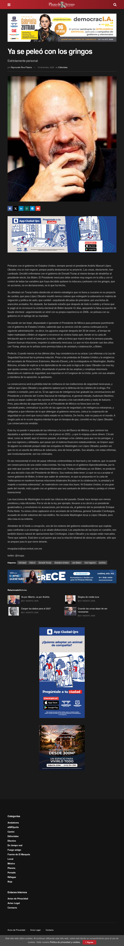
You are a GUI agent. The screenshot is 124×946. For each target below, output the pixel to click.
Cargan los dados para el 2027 (36, 608)
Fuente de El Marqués (19, 854)
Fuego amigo (14, 849)
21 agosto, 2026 (30, 600)
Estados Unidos (62, 562)
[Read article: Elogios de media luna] (70, 599)
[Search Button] (114, 4)
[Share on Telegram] (32, 208)
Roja (10, 881)
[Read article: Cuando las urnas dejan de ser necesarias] (70, 611)
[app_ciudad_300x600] (62, 672)
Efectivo (12, 840)
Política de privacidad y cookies (65, 942)
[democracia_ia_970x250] (62, 27)
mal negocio (90, 562)
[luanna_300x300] (62, 747)
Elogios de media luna (88, 596)
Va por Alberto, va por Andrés (35, 596)
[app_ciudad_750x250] (62, 234)
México (11, 863)
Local (10, 858)
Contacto (12, 907)
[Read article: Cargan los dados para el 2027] (14, 611)
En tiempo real (15, 845)
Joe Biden (76, 562)
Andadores (13, 822)
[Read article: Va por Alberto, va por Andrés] (14, 599)
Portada (12, 872)
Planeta (11, 867)
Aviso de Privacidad (18, 898)
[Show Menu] (9, 4)
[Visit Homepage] (62, 5)
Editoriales (63, 67)
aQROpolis (13, 827)
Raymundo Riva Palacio (21, 67)
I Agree (89, 942)
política (102, 562)
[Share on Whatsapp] (26, 208)
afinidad (22, 562)
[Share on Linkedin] (21, 208)
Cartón (11, 831)
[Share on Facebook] (10, 208)
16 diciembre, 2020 (46, 67)
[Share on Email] (38, 208)
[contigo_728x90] (62, 576)
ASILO (32, 562)
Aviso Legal (14, 903)
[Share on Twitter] (15, 208)
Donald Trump (45, 562)
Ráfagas (12, 877)
